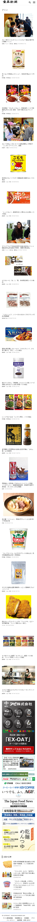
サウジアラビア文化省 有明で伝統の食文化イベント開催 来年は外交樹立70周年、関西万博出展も (18, 247)
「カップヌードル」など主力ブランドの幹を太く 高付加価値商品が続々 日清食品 (18, 554)
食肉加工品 (4, 318)
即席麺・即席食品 (6, 77)
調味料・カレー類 (6, 181)
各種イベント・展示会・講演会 (9, 43)
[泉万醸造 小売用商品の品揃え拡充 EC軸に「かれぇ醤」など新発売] (18, 434)
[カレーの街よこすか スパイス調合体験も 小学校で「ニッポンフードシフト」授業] (18, 129)
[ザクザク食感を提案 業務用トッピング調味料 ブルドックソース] (18, 573)
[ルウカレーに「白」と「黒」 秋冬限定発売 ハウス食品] (18, 265)
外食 (3, 522)
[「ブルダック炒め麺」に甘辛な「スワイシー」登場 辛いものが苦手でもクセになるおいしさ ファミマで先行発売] (7, 883)
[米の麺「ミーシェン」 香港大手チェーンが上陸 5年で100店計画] (18, 504)
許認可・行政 (5, 147)
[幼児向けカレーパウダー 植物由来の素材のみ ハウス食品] (18, 163)
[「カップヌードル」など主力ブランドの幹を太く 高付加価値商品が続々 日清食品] (18, 538)
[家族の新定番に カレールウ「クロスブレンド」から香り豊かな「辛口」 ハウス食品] (18, 334)
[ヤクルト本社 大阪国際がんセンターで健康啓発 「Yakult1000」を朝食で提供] (7, 905)
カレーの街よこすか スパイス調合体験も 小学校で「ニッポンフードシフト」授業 (17, 144)
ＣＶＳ (3, 625)
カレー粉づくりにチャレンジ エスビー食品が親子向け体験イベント (18, 40)
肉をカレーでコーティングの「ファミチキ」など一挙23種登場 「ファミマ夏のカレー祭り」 (18, 622)
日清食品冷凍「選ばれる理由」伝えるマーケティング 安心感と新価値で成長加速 (23, 895)
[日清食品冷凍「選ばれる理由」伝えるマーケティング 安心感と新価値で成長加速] (7, 895)
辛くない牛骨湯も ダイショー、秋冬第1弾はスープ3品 (18, 74)
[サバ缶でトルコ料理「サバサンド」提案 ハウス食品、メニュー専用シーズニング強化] (18, 641)
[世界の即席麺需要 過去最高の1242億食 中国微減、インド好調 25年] (7, 864)
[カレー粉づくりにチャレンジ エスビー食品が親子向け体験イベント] (18, 25)
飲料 (3, 488)
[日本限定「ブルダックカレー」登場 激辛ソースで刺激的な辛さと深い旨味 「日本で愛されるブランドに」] (18, 93)
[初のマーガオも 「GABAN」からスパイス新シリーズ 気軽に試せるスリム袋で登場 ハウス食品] (18, 368)
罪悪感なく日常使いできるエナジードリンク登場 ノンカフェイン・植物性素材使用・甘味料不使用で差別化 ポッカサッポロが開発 (18, 485)
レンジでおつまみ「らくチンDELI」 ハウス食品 (16, 417)
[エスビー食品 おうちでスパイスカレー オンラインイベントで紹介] (18, 675)
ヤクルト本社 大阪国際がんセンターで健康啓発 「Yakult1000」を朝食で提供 (24, 905)
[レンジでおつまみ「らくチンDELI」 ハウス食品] (18, 402)
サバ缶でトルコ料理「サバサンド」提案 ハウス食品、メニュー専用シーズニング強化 (17, 656)
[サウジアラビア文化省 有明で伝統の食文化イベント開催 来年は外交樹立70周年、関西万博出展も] (18, 231)
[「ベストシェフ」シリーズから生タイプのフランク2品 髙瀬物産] (18, 300)
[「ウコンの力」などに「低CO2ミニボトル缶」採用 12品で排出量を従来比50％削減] (7, 873)
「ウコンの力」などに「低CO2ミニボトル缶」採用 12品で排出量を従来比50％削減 (24, 873)
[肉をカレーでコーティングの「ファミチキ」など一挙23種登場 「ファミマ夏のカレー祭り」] (18, 607)
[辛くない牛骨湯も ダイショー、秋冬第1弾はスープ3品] (18, 59)
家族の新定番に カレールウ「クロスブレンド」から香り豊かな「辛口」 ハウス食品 (18, 349)
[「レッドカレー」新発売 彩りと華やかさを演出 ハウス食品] (18, 197)
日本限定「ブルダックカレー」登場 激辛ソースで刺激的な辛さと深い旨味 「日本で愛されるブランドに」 (18, 109)
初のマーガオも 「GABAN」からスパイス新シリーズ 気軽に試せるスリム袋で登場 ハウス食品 (18, 383)
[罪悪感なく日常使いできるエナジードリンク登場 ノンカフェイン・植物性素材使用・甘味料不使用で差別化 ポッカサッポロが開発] (18, 468)
